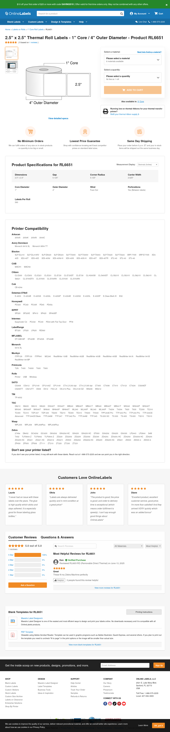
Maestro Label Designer (48, 683)
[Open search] (121, 13)
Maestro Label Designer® (32, 618)
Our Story (107, 683)
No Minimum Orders (30, 141)
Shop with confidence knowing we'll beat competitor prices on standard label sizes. (85, 146)
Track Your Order (78, 689)
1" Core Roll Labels (35, 29)
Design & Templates (61, 21)
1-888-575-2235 (158, 21)
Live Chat (143, 22)
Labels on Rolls (18, 29)
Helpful (60, 580)
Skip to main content (9, 2)
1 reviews (33, 42)
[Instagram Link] (110, 703)
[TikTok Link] (115, 703)
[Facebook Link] (105, 703)
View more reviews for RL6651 (107, 587)
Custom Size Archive (14, 696)
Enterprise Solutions (13, 703)
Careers (106, 686)
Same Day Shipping (139, 141)
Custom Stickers (12, 689)
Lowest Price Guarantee (85, 141)
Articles (74, 686)
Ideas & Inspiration (46, 693)
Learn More (143, 725)
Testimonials (108, 693)
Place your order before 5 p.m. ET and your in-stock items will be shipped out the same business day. (139, 146)
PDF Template (27, 632)
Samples (74, 693)
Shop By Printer (11, 706)
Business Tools (44, 689)
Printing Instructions (144, 611)
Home (7, 29)
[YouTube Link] (124, 703)
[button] (27, 555)
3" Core (141, 101)
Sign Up (159, 665)
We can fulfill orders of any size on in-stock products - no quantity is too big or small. (30, 146)
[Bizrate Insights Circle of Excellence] (100, 717)
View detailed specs (58, 118)
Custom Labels (35, 21)
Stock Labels (10, 693)
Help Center (76, 683)
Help (81, 21)
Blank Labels (13, 21)
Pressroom (107, 689)
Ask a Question (28, 585)
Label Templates (45, 686)
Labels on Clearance (14, 699)
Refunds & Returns (79, 696)
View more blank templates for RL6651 (85, 644)
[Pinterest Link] (119, 703)
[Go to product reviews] (11, 42)
